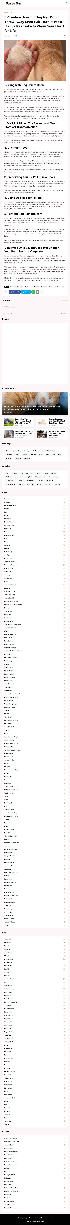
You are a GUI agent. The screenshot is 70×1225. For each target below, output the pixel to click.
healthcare (36, 451)
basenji (35, 713)
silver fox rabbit (35, 1204)
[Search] (66, 3)
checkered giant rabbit (35, 1141)
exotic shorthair (35, 1008)
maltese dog (35, 551)
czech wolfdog (35, 846)
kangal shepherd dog (35, 872)
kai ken (35, 763)
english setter (35, 852)
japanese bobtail (35, 1098)
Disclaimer (49, 1218)
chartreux (35, 1061)
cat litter (29, 473)
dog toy (36, 286)
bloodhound (35, 823)
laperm (35, 1101)
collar (16, 477)
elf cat (35, 1091)
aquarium (9, 458)
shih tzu (35, 555)
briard (35, 826)
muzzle (39, 484)
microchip (30, 484)
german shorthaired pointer (35, 750)
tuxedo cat (35, 952)
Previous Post (7, 314)
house (15, 473)
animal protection (49, 451)
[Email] (37, 292)
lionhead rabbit (35, 1181)
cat (7, 451)
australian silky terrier (35, 816)
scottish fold (35, 985)
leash (46, 473)
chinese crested (35, 740)
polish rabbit (35, 1194)
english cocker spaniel (35, 743)
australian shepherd (35, 628)
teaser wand (10, 480)
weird (17, 454)
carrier (53, 473)
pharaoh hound (35, 892)
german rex (35, 1094)
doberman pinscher (35, 565)
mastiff (35, 631)
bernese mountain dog (35, 601)
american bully (35, 667)
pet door (57, 484)
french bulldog (35, 522)
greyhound (35, 618)
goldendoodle (35, 753)
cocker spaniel (35, 598)
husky (35, 512)
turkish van (35, 1035)
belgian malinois (35, 674)
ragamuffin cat (35, 1032)
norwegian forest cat (35, 1002)
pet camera (30, 480)
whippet (35, 710)
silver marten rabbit (35, 1208)
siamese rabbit (35, 1201)
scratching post (27, 477)
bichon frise (35, 558)
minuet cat (35, 1028)
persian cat (35, 965)
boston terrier (35, 680)
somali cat (35, 1075)
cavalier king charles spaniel (35, 604)
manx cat (35, 1068)
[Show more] (42, 292)
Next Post (64, 314)
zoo (53, 454)
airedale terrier (35, 809)
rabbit (25, 454)
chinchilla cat (35, 1025)
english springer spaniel (35, 704)
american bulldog (35, 594)
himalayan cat (35, 1018)
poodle (35, 509)
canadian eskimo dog (35, 836)
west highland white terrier (35, 624)
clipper (21, 484)
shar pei (35, 664)
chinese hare (35, 1148)
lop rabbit (35, 1184)
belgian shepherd (35, 677)
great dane (35, 614)
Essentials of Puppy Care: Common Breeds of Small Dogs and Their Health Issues (23, 421)
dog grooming (19, 286)
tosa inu (35, 730)
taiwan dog (35, 611)
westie (35, 925)
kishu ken (35, 875)
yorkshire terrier (35, 561)
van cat (35, 1124)
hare (35, 1171)
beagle (35, 548)
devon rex (35, 1051)
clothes (8, 477)
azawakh (35, 819)
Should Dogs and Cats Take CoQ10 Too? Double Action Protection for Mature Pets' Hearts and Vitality (57, 433)
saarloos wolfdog (35, 902)
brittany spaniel (35, 829)
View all (64, 300)
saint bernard (35, 637)
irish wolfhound (35, 862)
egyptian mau (35, 1088)
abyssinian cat (35, 1015)
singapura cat (35, 1038)
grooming (44, 286)
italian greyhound (35, 644)
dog (11, 12)
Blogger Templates (38, 1221)
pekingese (35, 608)
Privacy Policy (22, 1218)
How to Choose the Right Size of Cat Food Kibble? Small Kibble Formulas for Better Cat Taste (57, 421)
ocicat (35, 1104)
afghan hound (35, 621)
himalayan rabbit (35, 1175)
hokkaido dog (35, 756)
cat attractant (53, 477)
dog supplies (28, 286)
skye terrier (35, 912)
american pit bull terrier (35, 697)
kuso (40, 454)
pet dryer (48, 484)
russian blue (35, 992)
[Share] (64, 36)
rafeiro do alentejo (35, 899)
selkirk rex (35, 1114)
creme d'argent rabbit (35, 1151)
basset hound (35, 671)
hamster (18, 458)
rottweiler (35, 588)
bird (47, 454)
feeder (38, 473)
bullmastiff (35, 833)
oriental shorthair (35, 1071)
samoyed (35, 545)
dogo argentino (35, 700)
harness (20, 480)
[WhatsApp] (33, 292)
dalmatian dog (35, 641)
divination (27, 458)
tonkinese (35, 1121)
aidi (35, 806)
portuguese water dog (35, 895)
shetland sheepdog (35, 647)
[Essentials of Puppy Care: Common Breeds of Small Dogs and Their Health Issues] (9, 422)
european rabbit (35, 1161)
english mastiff (35, 747)
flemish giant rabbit (35, 1165)
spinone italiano (35, 918)
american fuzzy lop (35, 1138)
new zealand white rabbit (35, 1191)
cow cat (35, 975)
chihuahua (35, 528)
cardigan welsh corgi (35, 737)
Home (6, 12)
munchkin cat (35, 999)
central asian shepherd (35, 842)
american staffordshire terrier (35, 651)
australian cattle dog (35, 813)
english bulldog (35, 568)
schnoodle (35, 905)
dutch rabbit (35, 1155)
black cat (35, 946)
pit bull (35, 542)
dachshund (35, 532)
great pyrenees (35, 684)
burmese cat (35, 1048)
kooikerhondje (35, 879)
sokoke (35, 1118)
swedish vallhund (35, 922)
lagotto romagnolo (35, 882)
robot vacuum (10, 484)
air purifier (49, 480)
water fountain (40, 477)
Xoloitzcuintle (35, 803)
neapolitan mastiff (35, 707)
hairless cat (35, 1012)
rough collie (35, 776)
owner (50, 286)
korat (35, 1055)
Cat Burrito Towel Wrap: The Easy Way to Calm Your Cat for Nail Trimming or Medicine (24, 433)
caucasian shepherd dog (35, 720)
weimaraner (35, 690)
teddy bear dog (35, 793)
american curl (35, 1042)
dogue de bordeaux (35, 849)
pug (35, 538)
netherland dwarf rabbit (35, 1188)
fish (59, 454)
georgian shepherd (35, 856)
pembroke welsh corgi (35, 770)
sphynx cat (35, 1005)
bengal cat (35, 995)
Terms (31, 1218)
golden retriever (35, 499)
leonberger (35, 885)
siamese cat (35, 972)
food (7, 473)
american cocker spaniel (35, 694)
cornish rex (35, 1085)
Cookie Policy (39, 1218)
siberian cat (35, 1022)
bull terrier (35, 654)
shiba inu (35, 502)
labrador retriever (35, 505)
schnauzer (35, 571)
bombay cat (35, 1081)
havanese (35, 859)
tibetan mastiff (35, 687)
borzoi (35, 733)
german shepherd (35, 525)
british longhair (35, 1058)
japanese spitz (35, 760)
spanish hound (35, 915)
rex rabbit (35, 1198)
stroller (40, 480)
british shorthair (35, 959)
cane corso (35, 717)
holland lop (35, 1178)
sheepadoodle (35, 786)
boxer (35, 581)
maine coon (35, 962)
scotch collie (35, 783)
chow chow (35, 578)
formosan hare (35, 1168)
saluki (35, 780)
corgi (35, 515)
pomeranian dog (35, 535)
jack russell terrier (35, 585)
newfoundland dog (35, 634)
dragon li (35, 1065)
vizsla (35, 799)
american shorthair (35, 979)
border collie (35, 518)
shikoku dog (35, 909)
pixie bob (35, 1108)
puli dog (35, 773)
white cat (35, 956)
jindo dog (35, 869)
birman (35, 1045)
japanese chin (35, 866)
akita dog (35, 575)
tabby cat (35, 939)
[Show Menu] (3, 3)
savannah (35, 1111)
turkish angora (35, 1078)
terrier (35, 796)
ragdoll (35, 969)
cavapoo (35, 839)
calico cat (35, 949)
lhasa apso (35, 766)
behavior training (23, 451)
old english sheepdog (35, 657)
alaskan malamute (35, 591)
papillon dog (35, 661)
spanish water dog (35, 727)
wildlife (33, 454)
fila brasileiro (35, 723)
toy (63, 286)
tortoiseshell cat (35, 989)
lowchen (35, 889)
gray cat (35, 982)
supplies (57, 286)
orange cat (35, 942)
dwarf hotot (35, 1158)
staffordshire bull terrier (35, 790)
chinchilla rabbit (35, 1145)
